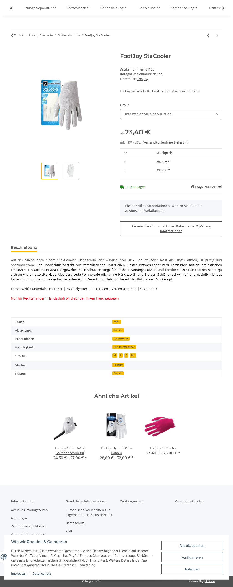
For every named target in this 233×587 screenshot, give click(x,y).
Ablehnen (192, 569)
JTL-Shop (209, 581)
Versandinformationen (28, 534)
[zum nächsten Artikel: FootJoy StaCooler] (217, 35)
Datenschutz (41, 573)
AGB (69, 531)
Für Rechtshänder (124, 346)
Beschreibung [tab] (24, 247)
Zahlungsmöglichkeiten (28, 526)
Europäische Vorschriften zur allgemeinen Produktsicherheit (89, 512)
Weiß (116, 321)
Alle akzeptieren (192, 545)
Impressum (19, 573)
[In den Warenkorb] (14, 50)
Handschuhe (121, 338)
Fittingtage (19, 518)
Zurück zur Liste (24, 35)
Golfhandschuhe (149, 74)
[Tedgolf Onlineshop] (11, 8)
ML (133, 355)
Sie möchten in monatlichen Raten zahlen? (171, 228)
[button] (220, 8)
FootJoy (118, 364)
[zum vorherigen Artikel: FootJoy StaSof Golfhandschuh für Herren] (208, 35)
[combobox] (171, 114)
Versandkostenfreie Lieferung (165, 142)
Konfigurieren (192, 557)
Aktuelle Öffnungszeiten (29, 510)
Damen (118, 330)
